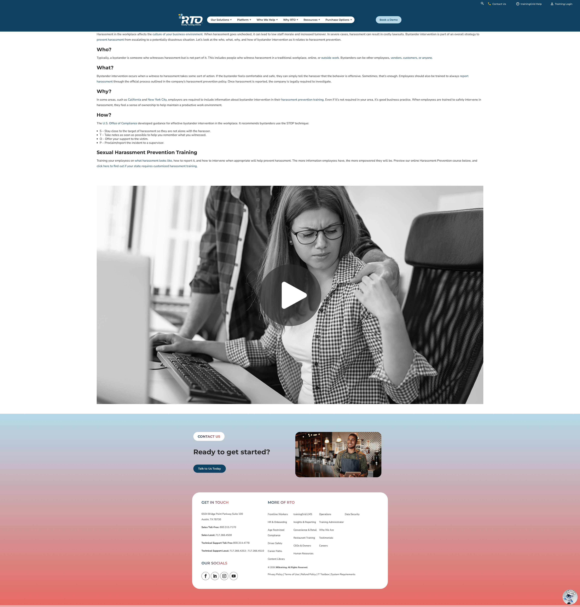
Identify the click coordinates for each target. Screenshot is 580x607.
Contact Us (499, 4)
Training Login (563, 4)
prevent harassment (110, 40)
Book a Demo (389, 19)
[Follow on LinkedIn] (215, 576)
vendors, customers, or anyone (411, 58)
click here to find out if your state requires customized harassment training (147, 166)
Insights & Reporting (304, 522)
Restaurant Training (304, 537)
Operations (325, 514)
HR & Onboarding (277, 522)
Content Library (276, 559)
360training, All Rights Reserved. (292, 567)
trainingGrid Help (531, 4)
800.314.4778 (241, 543)
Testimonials (326, 537)
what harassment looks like (153, 161)
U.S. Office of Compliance (120, 123)
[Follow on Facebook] (205, 576)
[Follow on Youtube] (234, 576)
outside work (330, 58)
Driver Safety (275, 543)
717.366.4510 (255, 550)
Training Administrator (331, 522)
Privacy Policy (275, 574)
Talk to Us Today (209, 468)
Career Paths (275, 551)
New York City (157, 100)
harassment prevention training (302, 100)
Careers (323, 545)
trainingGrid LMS (302, 514)
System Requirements (343, 574)
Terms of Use (291, 574)
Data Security (352, 514)
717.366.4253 (237, 550)
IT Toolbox (323, 574)
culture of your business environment (178, 34)
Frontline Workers (278, 514)
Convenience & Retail (305, 530)
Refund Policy (308, 574)
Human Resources (303, 553)
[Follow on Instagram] (224, 576)
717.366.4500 (223, 535)
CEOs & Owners (302, 545)
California (134, 100)
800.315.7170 (227, 527)
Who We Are (326, 530)
